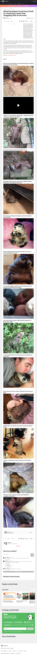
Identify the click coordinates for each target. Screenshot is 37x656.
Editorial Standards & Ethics (5, 653)
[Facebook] (1, 648)
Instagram (9, 55)
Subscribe (30, 628)
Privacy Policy (12, 653)
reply (9, 559)
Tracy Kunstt (7, 560)
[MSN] (11, 648)
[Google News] (12, 648)
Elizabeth (6, 17)
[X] (6, 648)
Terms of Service (18, 653)
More (23, 3)
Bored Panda (4, 646)
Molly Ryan (8, 564)
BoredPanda (5, 1)
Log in (35, 1)
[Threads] (9, 648)
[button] (31, 590)
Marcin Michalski (7, 557)
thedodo (14, 55)
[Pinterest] (4, 648)
